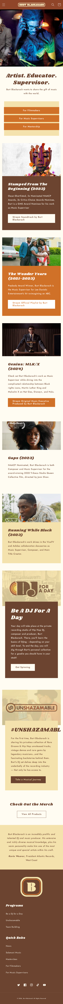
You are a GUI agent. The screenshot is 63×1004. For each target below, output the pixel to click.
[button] (3, 4)
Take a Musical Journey (28, 779)
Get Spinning (23, 667)
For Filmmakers (31, 110)
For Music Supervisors (31, 118)
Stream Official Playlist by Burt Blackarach (30, 304)
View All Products (31, 814)
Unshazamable (13, 920)
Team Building (13, 926)
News (8, 945)
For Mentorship (31, 126)
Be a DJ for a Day (14, 913)
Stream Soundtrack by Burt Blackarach (27, 218)
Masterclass (11, 959)
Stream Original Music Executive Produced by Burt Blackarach (31, 402)
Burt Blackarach (28, 998)
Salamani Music (13, 952)
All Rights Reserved (40, 998)
